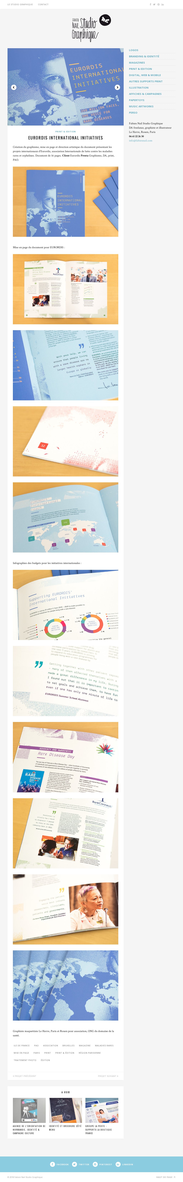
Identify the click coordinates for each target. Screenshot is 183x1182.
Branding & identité (144, 56)
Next (117, 87)
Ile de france (22, 1045)
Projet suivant (107, 1076)
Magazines (137, 62)
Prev (13, 87)
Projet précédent (25, 1076)
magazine (85, 1045)
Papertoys (136, 100)
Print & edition (65, 131)
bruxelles (69, 1045)
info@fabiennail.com (140, 141)
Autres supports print (146, 81)
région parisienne (90, 1052)
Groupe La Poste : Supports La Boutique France (98, 1130)
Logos (133, 50)
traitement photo (25, 1060)
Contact (43, 4)
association (50, 1045)
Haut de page (164, 1177)
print (47, 1052)
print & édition (64, 1052)
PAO (36, 1045)
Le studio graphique (20, 4)
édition (45, 1060)
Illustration (139, 87)
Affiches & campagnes (145, 94)
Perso (133, 112)
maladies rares (104, 1045)
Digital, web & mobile (145, 75)
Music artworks (141, 106)
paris (37, 1052)
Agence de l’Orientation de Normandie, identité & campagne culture (29, 1130)
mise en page (21, 1052)
